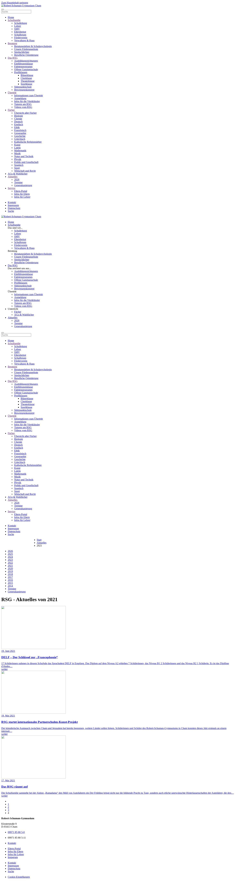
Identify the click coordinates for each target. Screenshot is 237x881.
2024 (10, 556)
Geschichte (19, 136)
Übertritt (12, 92)
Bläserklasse (27, 75)
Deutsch (18, 121)
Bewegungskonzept (24, 89)
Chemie (18, 118)
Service (11, 188)
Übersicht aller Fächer (25, 113)
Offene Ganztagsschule (26, 69)
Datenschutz (14, 208)
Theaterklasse (28, 81)
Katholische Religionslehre (28, 141)
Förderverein (20, 37)
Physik (17, 159)
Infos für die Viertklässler (27, 101)
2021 (10, 565)
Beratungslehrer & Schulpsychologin (33, 46)
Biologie (18, 115)
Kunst (17, 144)
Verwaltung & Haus (24, 40)
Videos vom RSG (23, 107)
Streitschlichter (21, 52)
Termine (18, 182)
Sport (17, 168)
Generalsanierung (23, 185)
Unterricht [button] (13, 309)
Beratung (12, 43)
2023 (10, 559)
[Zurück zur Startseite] (21, 5)
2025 (10, 554)
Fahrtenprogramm (23, 66)
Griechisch (19, 139)
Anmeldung (20, 98)
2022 (10, 562)
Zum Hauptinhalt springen (14, 2)
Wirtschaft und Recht (25, 170)
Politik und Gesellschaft (26, 162)
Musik (17, 153)
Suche (11, 211)
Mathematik (20, 150)
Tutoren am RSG (23, 104)
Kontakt (12, 202)
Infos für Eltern (22, 194)
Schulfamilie (14, 20)
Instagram (13, 857)
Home (11, 17)
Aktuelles (12, 176)
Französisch (20, 130)
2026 (16, 179)
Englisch (18, 124)
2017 (10, 577)
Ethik (17, 127)
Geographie (20, 133)
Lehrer (17, 26)
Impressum (13, 205)
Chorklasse (26, 78)
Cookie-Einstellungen (19, 877)
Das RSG (13, 57)
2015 (10, 583)
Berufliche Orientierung (26, 55)
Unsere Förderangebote (26, 49)
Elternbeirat (20, 31)
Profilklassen (20, 72)
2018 (10, 574)
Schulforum (20, 34)
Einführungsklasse (23, 63)
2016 (10, 580)
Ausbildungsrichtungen (26, 60)
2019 (10, 571)
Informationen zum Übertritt (28, 95)
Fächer (11, 110)
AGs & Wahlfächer (17, 173)
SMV (17, 29)
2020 (10, 568)
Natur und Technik (23, 156)
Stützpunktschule (23, 86)
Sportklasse (26, 84)
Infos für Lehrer (22, 197)
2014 (10, 585)
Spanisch (18, 165)
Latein (17, 147)
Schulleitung (20, 23)
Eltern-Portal (20, 191)
